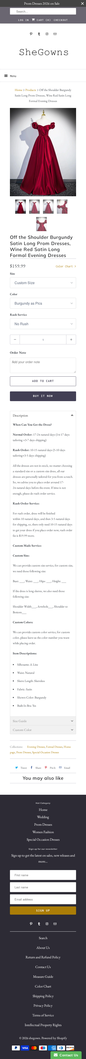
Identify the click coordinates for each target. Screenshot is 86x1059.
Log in (23, 20)
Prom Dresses (23, 752)
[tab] (43, 415)
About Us (43, 947)
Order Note (18, 352)
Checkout (61, 20)
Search (43, 938)
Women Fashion (43, 832)
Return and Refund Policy (43, 957)
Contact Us (43, 967)
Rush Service (18, 315)
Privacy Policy (43, 1005)
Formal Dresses (54, 747)
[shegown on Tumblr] (39, 34)
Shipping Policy (43, 996)
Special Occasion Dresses (45, 752)
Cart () (43, 20)
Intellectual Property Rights (43, 1025)
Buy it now (43, 396)
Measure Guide (43, 976)
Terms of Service (43, 1015)
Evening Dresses (36, 747)
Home (43, 809)
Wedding (43, 817)
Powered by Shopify (54, 1038)
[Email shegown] (55, 34)
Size (12, 274)
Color (13, 294)
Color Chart (65, 266)
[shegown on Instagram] (47, 34)
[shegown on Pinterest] (31, 34)
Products (30, 90)
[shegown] (43, 53)
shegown (34, 1038)
